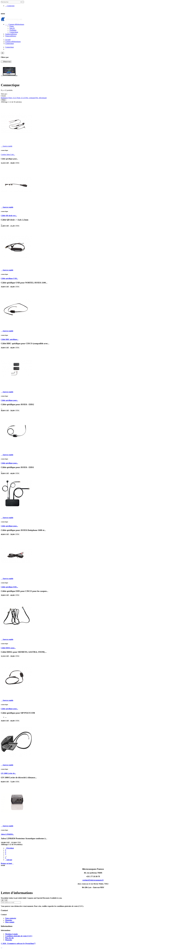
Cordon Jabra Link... (8, 154)
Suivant (8, 860)
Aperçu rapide (6, 146)
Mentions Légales (11, 934)
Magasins (8, 920)
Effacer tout (6, 61)
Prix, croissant (30, 98)
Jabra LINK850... (7, 834)
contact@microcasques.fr (93, 880)
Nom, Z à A (21, 98)
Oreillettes (12, 30)
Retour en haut (7, 863)
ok (2, 53)
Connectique (13, 32)
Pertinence (4, 98)
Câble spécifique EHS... (9, 587)
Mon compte (9, 922)
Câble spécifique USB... (9, 278)
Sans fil (12, 28)
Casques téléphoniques (14, 24)
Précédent (9, 848)
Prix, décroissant (41, 98)
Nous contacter (10, 918)
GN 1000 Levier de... (8, 773)
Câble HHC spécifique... (9, 339)
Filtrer (3, 100)
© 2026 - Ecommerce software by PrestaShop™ (18, 943)
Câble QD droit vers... (9, 215)
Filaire (11, 26)
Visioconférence (10, 36)
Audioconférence (11, 34)
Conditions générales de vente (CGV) (18, 936)
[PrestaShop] (9, 80)
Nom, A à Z (12, 98)
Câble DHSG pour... (8, 648)
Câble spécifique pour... (9, 400)
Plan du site (9, 938)
